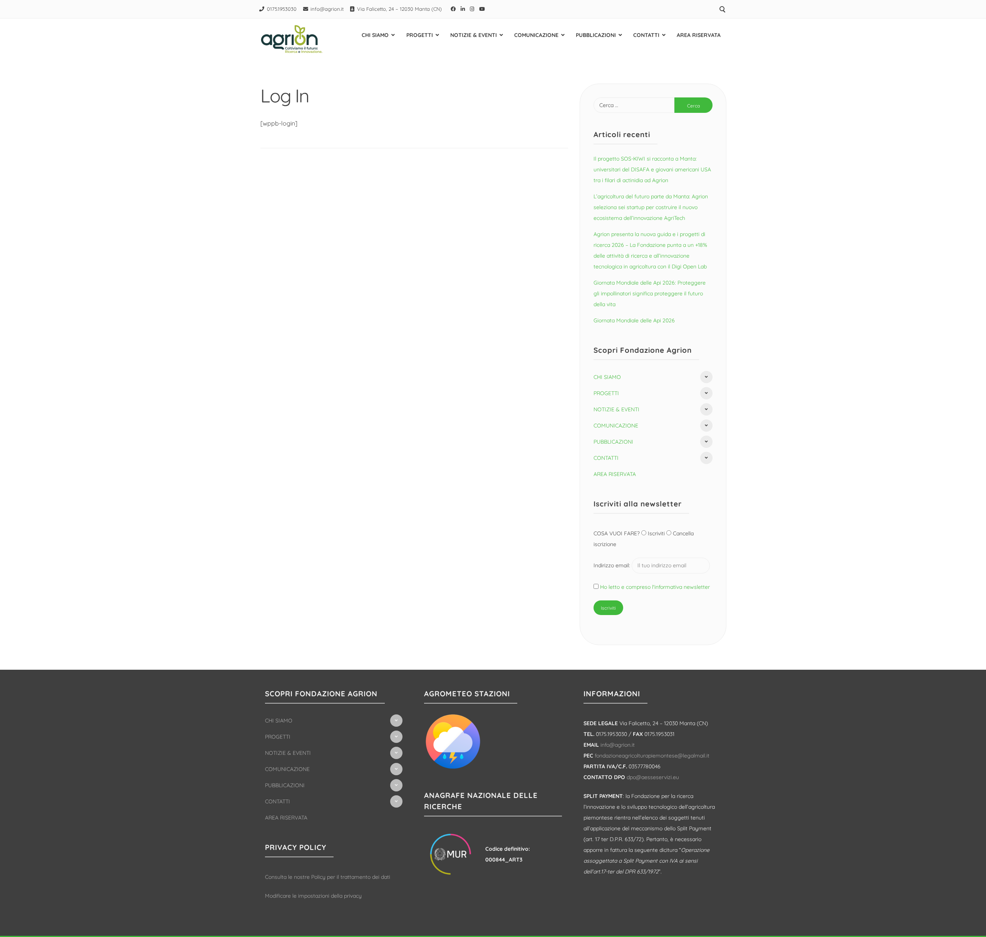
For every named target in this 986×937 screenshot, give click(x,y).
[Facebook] (453, 9)
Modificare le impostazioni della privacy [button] (313, 895)
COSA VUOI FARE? (617, 533)
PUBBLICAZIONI (596, 35)
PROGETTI (419, 35)
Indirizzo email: (613, 565)
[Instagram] (472, 9)
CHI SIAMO (375, 35)
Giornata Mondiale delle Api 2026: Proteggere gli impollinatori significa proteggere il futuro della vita (650, 293)
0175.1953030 (282, 9)
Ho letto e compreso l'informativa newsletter (655, 586)
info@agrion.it (327, 9)
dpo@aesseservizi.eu (653, 777)
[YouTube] (482, 9)
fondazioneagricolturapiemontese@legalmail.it (652, 755)
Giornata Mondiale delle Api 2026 (634, 320)
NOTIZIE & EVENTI (473, 35)
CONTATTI (646, 35)
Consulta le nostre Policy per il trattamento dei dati (327, 876)
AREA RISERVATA (699, 35)
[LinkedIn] (463, 9)
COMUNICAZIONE (536, 35)
